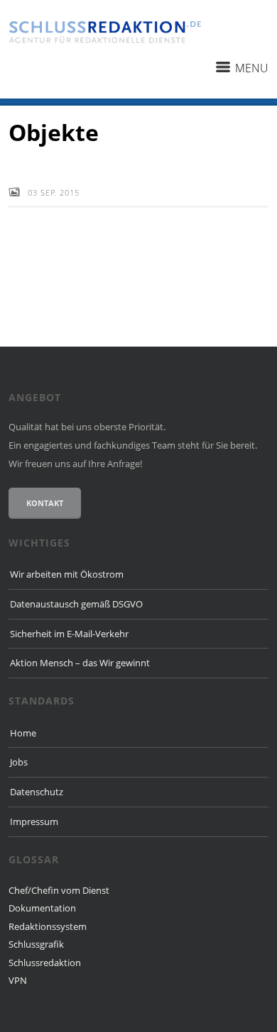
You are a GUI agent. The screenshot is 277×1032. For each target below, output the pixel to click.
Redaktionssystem (48, 926)
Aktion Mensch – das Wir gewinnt (80, 662)
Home (23, 733)
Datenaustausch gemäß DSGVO (76, 604)
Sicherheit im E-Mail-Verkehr (69, 633)
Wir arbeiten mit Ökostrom (67, 574)
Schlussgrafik (36, 944)
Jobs (19, 762)
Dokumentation (42, 908)
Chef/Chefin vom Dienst (59, 890)
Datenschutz (36, 791)
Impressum (34, 821)
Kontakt (44, 503)
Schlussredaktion (45, 962)
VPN (18, 980)
